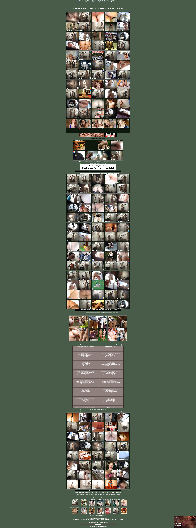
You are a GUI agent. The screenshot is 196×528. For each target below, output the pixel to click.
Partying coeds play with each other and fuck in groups (85, 354)
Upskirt (111, 10)
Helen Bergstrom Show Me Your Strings (110, 356)
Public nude (103, 10)
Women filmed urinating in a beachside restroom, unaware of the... (111, 365)
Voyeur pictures (119, 10)
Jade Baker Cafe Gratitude (85, 356)
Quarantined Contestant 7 (85, 401)
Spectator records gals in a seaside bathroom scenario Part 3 (85, 375)
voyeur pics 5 (98, 173)
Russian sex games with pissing (110, 400)
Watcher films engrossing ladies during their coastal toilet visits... (85, 372)
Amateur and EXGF (86, 10)
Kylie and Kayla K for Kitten (110, 362)
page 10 (116, 161)
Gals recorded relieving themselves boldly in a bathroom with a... (85, 346)
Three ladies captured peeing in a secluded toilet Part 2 (110, 389)
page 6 (107, 161)
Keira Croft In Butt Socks (85, 389)
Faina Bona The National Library (110, 355)
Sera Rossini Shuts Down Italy (85, 383)
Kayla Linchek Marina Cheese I (111, 407)
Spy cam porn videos (83, 309)
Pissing (99, 10)
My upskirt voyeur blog (99, 519)
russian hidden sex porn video (111, 363)
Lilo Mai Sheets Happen (85, 362)
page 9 (113, 161)
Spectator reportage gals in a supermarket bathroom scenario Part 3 (85, 398)
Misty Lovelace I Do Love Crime (85, 348)
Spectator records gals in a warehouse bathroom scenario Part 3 (110, 401)
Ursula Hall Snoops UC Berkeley (85, 357)
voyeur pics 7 (105, 173)
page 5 (105, 161)
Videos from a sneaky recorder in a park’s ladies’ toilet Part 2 (111, 357)
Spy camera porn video (102, 526)
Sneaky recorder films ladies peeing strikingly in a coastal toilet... (110, 374)
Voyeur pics (89, 309)
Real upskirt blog (76, 519)
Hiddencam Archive (94, 309)
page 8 (111, 161)
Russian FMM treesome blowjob (110, 390)
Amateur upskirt (84, 519)
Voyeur (114, 10)
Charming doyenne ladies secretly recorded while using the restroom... (110, 382)
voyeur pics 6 (101, 173)
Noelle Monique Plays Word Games (110, 384)
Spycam (107, 10)
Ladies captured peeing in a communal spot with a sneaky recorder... (85, 407)
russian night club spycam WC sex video (110, 346)
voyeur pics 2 (86, 173)
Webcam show (101, 309)
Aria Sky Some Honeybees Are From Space (85, 380)
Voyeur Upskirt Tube (113, 309)
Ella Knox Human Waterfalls (85, 390)
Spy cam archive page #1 (94, 161)
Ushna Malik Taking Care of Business (85, 355)
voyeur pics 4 (94, 173)
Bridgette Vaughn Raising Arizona (85, 391)
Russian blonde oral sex (110, 347)
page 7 (109, 161)
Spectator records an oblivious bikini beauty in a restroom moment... (85, 366)
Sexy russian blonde (110, 354)
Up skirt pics (113, 519)
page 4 (103, 161)
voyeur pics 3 (90, 173)
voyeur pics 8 (109, 173)
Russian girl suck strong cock (85, 399)
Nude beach (95, 10)
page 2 (99, 161)
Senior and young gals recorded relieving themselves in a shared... (111, 393)
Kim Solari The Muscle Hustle (111, 366)
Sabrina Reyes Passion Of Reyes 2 (85, 353)
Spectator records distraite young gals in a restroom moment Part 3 (111, 381)
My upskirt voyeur (91, 519)
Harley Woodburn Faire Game (85, 373)
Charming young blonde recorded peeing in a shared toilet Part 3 (85, 382)
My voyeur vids (108, 519)
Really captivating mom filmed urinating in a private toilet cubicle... (111, 353)
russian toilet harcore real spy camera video (111, 391)
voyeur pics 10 (117, 173)
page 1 (93, 494)
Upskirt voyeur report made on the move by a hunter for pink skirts (111, 383)
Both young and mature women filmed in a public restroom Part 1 (85, 381)
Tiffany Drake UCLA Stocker (85, 402)
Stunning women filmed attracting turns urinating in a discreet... (85, 347)
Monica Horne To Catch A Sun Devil (111, 373)
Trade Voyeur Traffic (98, 524)
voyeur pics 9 (113, 173)
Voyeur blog (107, 309)
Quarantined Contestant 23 (85, 400)
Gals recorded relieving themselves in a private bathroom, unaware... (85, 384)
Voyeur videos (120, 519)
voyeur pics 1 (82, 173)
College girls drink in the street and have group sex (111, 402)
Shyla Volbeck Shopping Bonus (110, 399)
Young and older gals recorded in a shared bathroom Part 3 (85, 374)
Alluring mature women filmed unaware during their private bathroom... (110, 348)
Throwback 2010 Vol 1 (85, 364)
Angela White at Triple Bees (110, 375)
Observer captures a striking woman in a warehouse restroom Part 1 (85, 371)
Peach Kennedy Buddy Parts (111, 380)
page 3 (101, 161)
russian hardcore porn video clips (85, 392)
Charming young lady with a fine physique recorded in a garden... (85, 393)
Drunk (91, 10)
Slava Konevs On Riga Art (110, 372)
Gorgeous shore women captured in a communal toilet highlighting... (110, 364)
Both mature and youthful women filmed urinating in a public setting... (110, 371)
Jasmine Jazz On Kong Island (111, 392)
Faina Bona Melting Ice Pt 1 (85, 365)
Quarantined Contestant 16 (110, 398)
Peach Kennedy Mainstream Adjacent (85, 363)
